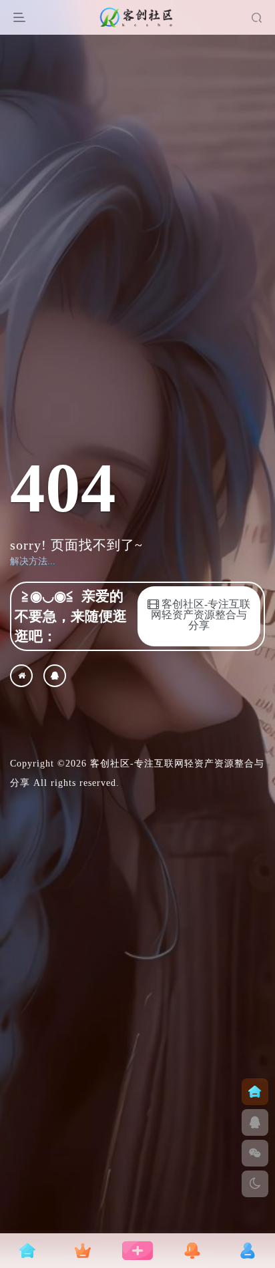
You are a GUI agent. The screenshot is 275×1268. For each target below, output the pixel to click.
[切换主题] (255, 1184)
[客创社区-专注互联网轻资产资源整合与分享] (21, 675)
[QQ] (54, 675)
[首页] (255, 1091)
